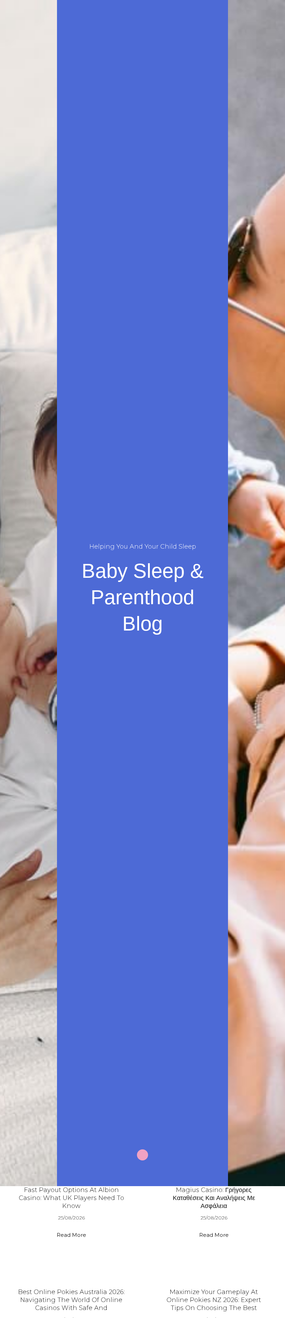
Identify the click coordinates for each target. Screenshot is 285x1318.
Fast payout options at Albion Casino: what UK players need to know (71, 1198)
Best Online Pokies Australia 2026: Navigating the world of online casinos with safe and (71, 1300)
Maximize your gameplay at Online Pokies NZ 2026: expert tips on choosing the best (213, 1300)
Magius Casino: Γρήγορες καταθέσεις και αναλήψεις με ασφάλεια (214, 1198)
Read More (71, 1235)
